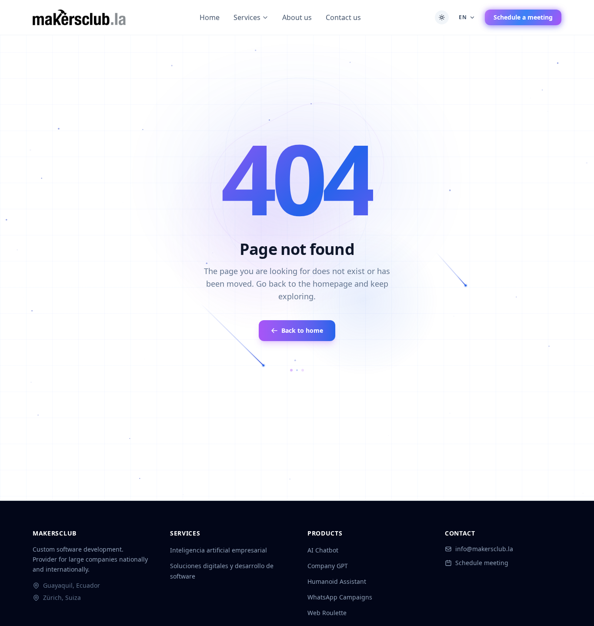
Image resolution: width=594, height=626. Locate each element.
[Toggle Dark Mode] (442, 17)
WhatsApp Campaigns (339, 597)
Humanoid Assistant (336, 581)
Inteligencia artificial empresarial (218, 550)
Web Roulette (327, 613)
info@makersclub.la (484, 549)
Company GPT (327, 566)
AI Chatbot (322, 550)
